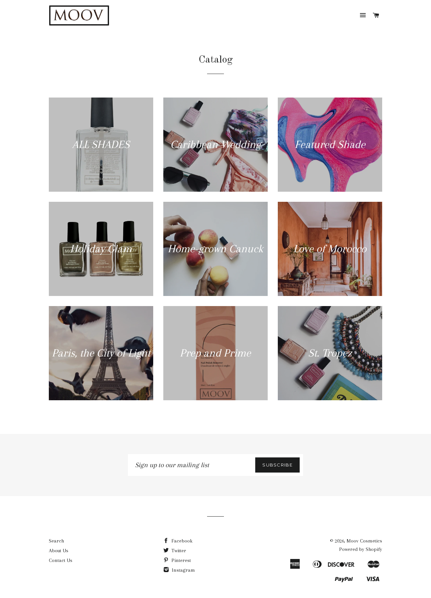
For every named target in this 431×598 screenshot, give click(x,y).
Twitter (178, 551)
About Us (58, 551)
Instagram (182, 570)
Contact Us (60, 560)
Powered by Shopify (360, 549)
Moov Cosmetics (364, 541)
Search (56, 541)
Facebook (181, 541)
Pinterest (180, 560)
